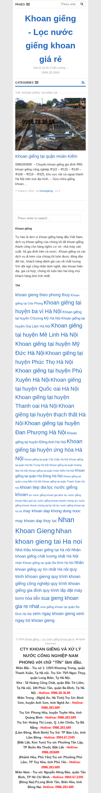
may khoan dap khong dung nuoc (52, 511)
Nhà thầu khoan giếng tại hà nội (42, 550)
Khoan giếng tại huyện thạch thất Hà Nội (50, 414)
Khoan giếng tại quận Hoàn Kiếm (46, 156)
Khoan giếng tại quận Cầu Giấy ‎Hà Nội (46, 459)
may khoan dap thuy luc (36, 521)
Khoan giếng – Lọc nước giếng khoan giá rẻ (49, 639)
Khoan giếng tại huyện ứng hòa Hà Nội (48, 450)
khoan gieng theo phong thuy (42, 295)
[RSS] (83, 82)
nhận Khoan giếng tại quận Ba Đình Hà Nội (44, 563)
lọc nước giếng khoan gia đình (46, 495)
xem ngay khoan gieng (54, 613)
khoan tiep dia (33, 487)
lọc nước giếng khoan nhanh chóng (54, 500)
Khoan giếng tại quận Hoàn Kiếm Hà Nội (51, 470)
